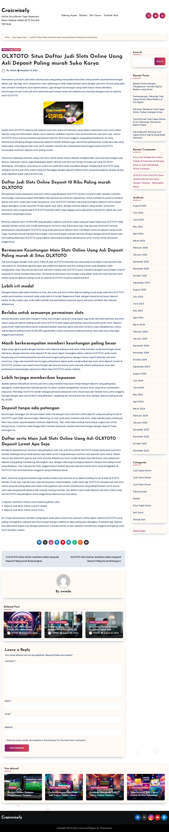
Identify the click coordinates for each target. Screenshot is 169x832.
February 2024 (140, 415)
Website (9, 727)
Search (137, 52)
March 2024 (139, 408)
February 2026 (140, 247)
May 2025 (138, 310)
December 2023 (141, 429)
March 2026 (139, 240)
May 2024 (138, 394)
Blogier (92, 828)
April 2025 (138, 317)
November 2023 (141, 436)
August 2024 (139, 373)
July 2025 (138, 296)
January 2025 (140, 338)
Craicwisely (15, 10)
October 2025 (140, 275)
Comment (10, 661)
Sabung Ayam (69, 15)
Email (8, 714)
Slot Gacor (95, 15)
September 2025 (141, 282)
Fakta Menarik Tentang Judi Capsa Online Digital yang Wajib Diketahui (149, 135)
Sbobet (83, 15)
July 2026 (138, 212)
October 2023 (140, 443)
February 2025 (140, 331)
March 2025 (139, 324)
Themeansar (106, 828)
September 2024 (141, 366)
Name (8, 701)
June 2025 (138, 303)
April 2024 (138, 401)
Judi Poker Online (142, 484)
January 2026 (140, 254)
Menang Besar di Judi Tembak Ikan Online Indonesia (148, 165)
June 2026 (138, 219)
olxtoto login (139, 531)
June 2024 (138, 387)
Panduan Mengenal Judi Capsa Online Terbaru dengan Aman (148, 110)
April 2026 (138, 233)
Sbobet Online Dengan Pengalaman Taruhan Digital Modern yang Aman (147, 86)
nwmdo (13, 70)
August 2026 (139, 206)
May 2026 (138, 226)
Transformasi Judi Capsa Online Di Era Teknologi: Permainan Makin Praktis (149, 122)
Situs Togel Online (11, 49)
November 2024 (141, 352)
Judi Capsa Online (142, 470)
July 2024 (138, 380)
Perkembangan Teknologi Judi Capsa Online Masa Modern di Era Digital (148, 99)
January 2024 (140, 422)
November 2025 (141, 268)
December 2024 (141, 345)
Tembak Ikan (111, 15)
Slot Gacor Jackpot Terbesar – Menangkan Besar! (148, 183)
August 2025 (139, 289)
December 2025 (141, 261)
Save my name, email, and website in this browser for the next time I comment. (46, 740)
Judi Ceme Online (142, 477)
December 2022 (141, 450)
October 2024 (140, 359)
